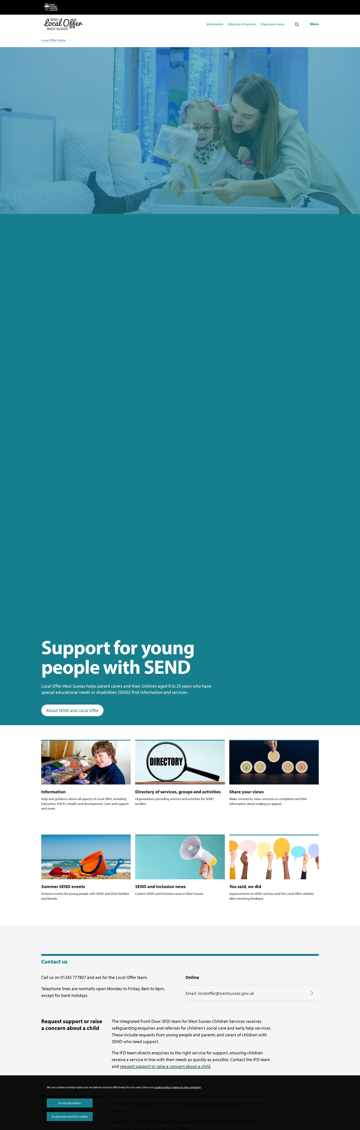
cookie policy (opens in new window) (177, 1087)
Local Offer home (53, 40)
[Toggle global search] (297, 24)
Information (215, 24)
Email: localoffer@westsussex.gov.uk (220, 993)
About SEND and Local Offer (72, 710)
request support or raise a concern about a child (165, 1066)
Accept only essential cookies (69, 1116)
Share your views (272, 24)
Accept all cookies (69, 1103)
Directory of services (242, 24)
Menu (314, 24)
